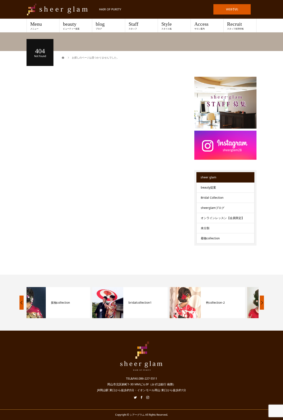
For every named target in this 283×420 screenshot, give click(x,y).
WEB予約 (232, 9)
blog (100, 25)
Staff (133, 25)
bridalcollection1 (74, 302)
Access (201, 25)
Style (166, 25)
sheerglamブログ (212, 208)
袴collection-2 (149, 302)
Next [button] (262, 303)
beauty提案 (208, 187)
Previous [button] (21, 303)
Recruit (235, 25)
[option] (64, 302)
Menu (36, 25)
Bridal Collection (212, 198)
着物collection (210, 238)
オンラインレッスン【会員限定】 (222, 218)
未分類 (205, 228)
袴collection (226, 302)
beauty (71, 25)
